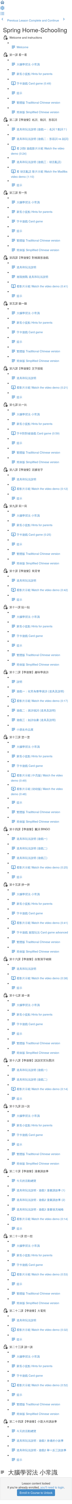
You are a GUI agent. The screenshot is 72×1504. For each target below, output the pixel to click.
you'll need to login (52, 1487)
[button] (2, 4)
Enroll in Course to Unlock (36, 1493)
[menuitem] (2, 9)
